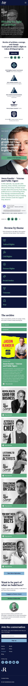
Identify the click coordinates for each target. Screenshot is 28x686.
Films (10, 648)
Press (10, 651)
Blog (2, 654)
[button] (25, 2)
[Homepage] (4, 2)
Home (3, 646)
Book (10, 646)
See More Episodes (14, 573)
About (3, 648)
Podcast (3, 651)
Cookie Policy (5, 678)
